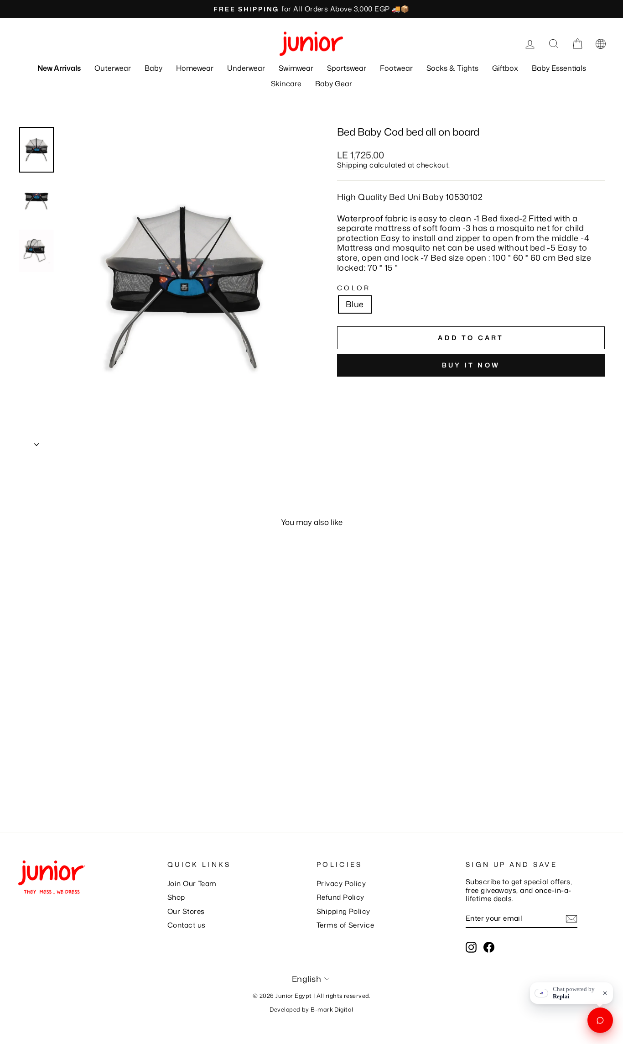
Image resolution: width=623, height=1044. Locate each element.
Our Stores (186, 911)
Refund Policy (340, 897)
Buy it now (471, 365)
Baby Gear (333, 84)
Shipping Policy (343, 911)
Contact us (186, 925)
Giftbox (505, 68)
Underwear (246, 68)
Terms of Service (345, 925)
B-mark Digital (332, 1009)
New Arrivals (59, 68)
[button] (600, 43)
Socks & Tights (452, 68)
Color (354, 288)
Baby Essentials (559, 68)
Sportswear (346, 68)
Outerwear (112, 68)
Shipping (352, 165)
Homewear (194, 68)
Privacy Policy (341, 883)
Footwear (396, 68)
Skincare (286, 84)
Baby (153, 68)
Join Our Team (192, 883)
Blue (355, 304)
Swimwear (296, 68)
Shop (176, 897)
